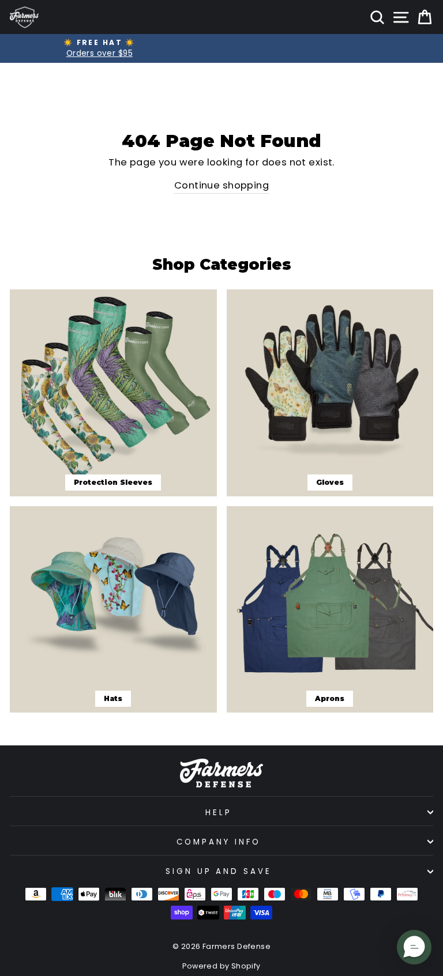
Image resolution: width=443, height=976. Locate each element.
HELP (218, 812)
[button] (414, 947)
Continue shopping (221, 185)
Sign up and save (219, 871)
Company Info (219, 841)
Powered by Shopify (221, 966)
